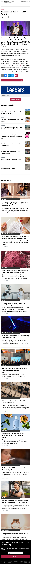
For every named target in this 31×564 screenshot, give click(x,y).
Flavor (3, 300)
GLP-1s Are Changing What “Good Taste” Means (12, 120)
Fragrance (3, 149)
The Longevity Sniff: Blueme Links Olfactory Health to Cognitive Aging (15, 468)
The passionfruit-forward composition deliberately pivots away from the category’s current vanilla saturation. (15, 441)
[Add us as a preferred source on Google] (16, 75)
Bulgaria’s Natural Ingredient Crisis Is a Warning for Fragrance (11, 112)
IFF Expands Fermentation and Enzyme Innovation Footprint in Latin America (13, 304)
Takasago (4, 38)
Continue (15, 556)
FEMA (20, 65)
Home (2, 9)
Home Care (4, 365)
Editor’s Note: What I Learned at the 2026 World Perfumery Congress (12, 167)
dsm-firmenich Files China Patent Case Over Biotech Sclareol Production (11, 128)
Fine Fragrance (5, 398)
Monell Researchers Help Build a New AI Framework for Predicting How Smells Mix (12, 136)
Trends (2, 117)
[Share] (5, 75)
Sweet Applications (4, 142)
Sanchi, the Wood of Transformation (11, 159)
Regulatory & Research (5, 133)
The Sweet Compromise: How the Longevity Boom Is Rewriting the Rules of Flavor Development (15, 203)
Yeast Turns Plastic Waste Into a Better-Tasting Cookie (12, 144)
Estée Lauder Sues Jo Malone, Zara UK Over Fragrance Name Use (15, 402)
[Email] (2, 75)
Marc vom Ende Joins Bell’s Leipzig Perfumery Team (10, 152)
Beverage (4, 199)
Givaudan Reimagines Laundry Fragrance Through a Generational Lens (14, 369)
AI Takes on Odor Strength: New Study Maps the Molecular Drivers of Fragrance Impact (15, 237)
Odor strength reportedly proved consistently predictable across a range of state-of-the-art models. (15, 242)
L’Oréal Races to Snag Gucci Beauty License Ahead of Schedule (15, 534)
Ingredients (3, 110)
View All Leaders (15, 99)
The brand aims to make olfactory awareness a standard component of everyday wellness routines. (15, 474)
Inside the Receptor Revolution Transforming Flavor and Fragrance (15, 336)
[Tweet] (12, 75)
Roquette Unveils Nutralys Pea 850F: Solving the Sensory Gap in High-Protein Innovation (15, 501)
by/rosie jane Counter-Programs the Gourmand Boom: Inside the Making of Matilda (13, 435)
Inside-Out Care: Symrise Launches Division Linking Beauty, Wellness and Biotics (15, 271)
